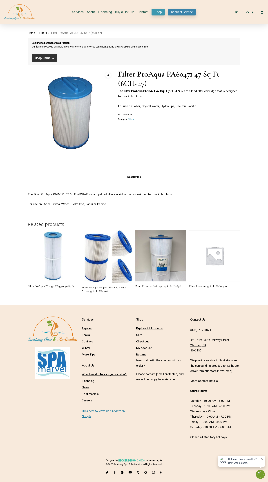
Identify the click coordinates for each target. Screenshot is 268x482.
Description (134, 177)
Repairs (87, 328)
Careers (87, 400)
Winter (86, 348)
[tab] (134, 177)
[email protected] (167, 374)
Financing (88, 381)
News (85, 387)
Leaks (86, 335)
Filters (43, 33)
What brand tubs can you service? (104, 374)
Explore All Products (149, 328)
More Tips (88, 354)
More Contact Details (204, 381)
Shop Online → (44, 58)
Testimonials (90, 394)
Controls (87, 341)
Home (31, 33)
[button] (108, 75)
